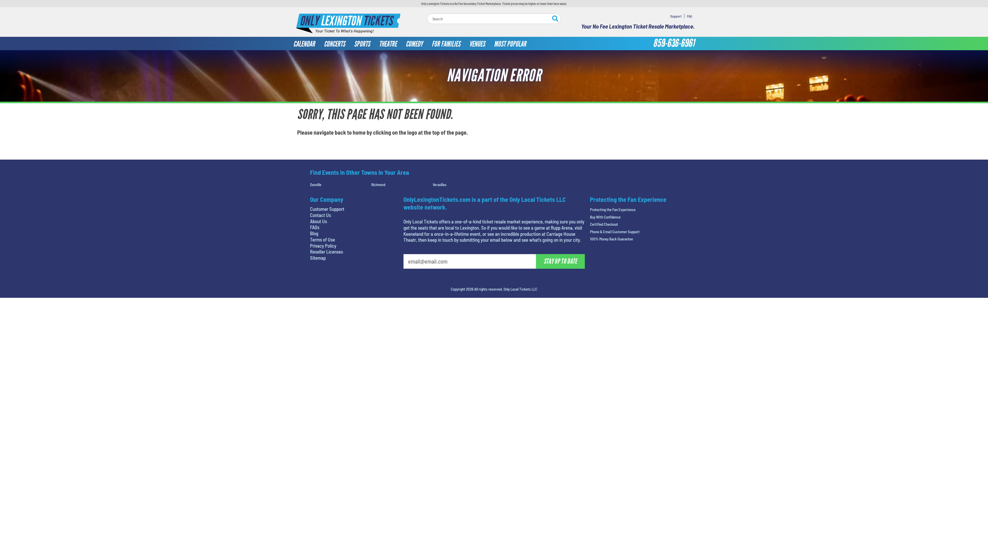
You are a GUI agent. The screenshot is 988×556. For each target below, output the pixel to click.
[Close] (567, 43)
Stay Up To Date (532, 113)
